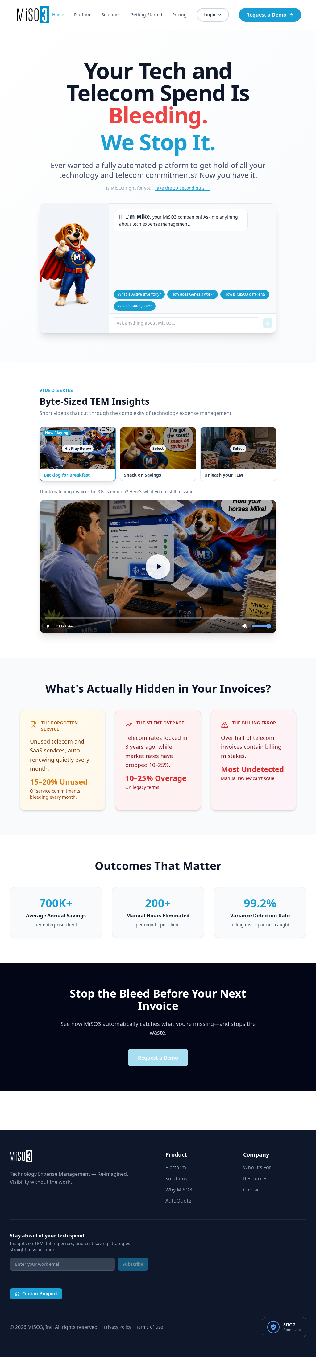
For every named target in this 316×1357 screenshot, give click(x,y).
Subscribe (133, 1264)
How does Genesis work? (192, 294)
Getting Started (146, 15)
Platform (83, 15)
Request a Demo (266, 14)
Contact (252, 1189)
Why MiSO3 (178, 1189)
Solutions (111, 15)
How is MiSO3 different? (244, 294)
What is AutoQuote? (135, 306)
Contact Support (39, 1294)
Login (209, 15)
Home (58, 15)
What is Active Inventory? (139, 294)
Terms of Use (149, 1327)
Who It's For (257, 1167)
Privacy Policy (117, 1327)
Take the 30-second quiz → (182, 188)
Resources (255, 1178)
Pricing (179, 15)
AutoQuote (178, 1200)
